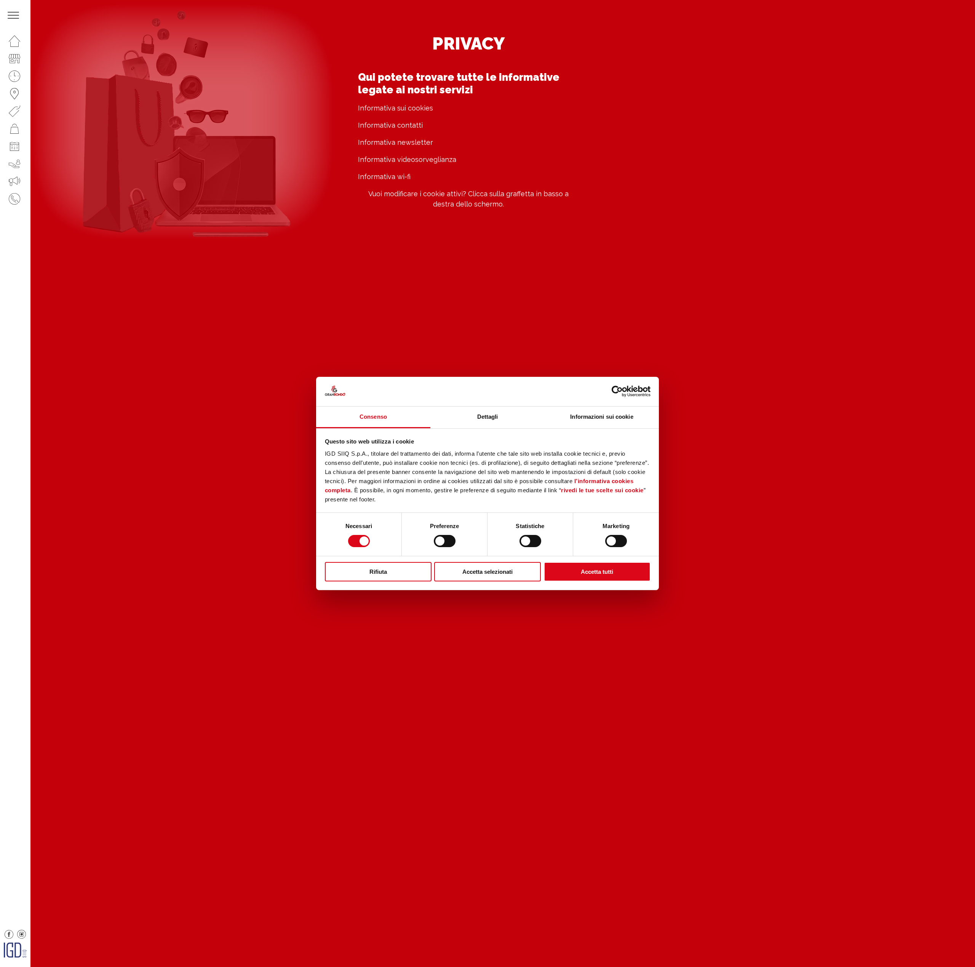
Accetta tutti (597, 571)
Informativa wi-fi (384, 177)
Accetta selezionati (487, 571)
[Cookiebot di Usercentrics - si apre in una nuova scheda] (617, 391)
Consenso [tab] (373, 416)
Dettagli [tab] (487, 416)
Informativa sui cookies (395, 108)
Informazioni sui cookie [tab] (601, 416)
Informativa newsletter (395, 142)
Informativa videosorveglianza (407, 159)
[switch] (445, 541)
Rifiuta (378, 571)
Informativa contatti (390, 125)
